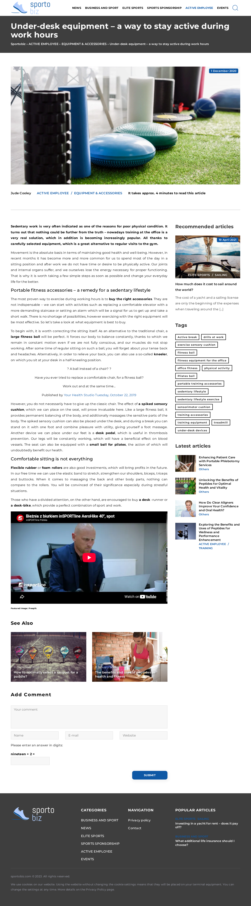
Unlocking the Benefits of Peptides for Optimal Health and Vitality (218, 484)
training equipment (192, 422)
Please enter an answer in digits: (37, 745)
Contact (134, 828)
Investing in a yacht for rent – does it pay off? (206, 825)
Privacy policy (139, 820)
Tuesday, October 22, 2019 (115, 395)
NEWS (76, 8)
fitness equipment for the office (202, 360)
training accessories (193, 414)
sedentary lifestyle (192, 391)
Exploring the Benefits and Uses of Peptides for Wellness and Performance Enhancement (219, 532)
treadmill (221, 422)
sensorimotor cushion (194, 407)
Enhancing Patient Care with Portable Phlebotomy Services (219, 461)
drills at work (214, 337)
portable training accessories (200, 383)
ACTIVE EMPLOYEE (199, 8)
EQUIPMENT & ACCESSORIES (98, 193)
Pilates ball (186, 375)
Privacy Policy (96, 889)
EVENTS (223, 8)
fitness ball (186, 352)
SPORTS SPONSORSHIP (164, 8)
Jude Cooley (21, 193)
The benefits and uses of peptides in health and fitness (125, 674)
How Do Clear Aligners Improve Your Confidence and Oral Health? (218, 506)
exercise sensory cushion (197, 344)
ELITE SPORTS (132, 8)
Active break (187, 337)
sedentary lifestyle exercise (198, 399)
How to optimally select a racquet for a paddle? (46, 674)
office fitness (188, 368)
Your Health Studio (79, 395)
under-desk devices (192, 430)
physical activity (217, 368)
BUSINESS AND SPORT (102, 8)
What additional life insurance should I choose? (205, 843)
